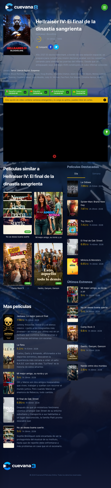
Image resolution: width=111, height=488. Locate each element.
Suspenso (35, 70)
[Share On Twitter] (56, 47)
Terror (13, 70)
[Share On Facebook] (50, 47)
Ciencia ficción (23, 70)
